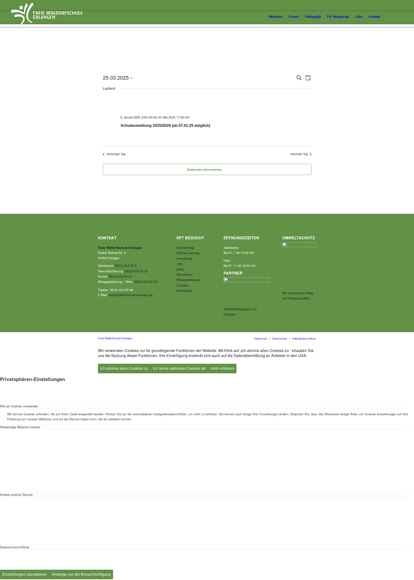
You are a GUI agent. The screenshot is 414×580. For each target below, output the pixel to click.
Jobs (179, 264)
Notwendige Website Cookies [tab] (20, 427)
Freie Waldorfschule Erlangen (115, 338)
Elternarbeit (184, 291)
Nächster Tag (299, 154)
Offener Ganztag (187, 253)
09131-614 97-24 (136, 271)
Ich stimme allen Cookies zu (124, 368)
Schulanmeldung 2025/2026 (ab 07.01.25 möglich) (165, 125)
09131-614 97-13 (120, 276)
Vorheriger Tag (116, 154)
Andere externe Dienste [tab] (16, 494)
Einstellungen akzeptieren (24, 574)
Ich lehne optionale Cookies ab (179, 368)
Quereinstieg (185, 248)
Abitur (180, 269)
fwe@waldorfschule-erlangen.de (131, 295)
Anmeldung (184, 258)
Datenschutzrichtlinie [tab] (14, 547)
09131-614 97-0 (125, 266)
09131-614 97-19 (145, 282)
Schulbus (182, 285)
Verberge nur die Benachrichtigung (81, 574)
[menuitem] (260, 17)
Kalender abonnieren (204, 169)
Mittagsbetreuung (188, 280)
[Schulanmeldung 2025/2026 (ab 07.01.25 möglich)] (214, 103)
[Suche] (398, 16)
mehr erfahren (222, 368)
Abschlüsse (184, 274)
